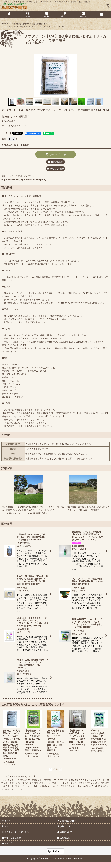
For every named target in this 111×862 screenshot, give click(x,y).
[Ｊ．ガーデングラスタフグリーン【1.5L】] (55, 75)
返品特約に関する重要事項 (16, 145)
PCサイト (57, 851)
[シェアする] (6, 133)
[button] (27, 14)
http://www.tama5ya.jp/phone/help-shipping (23, 179)
